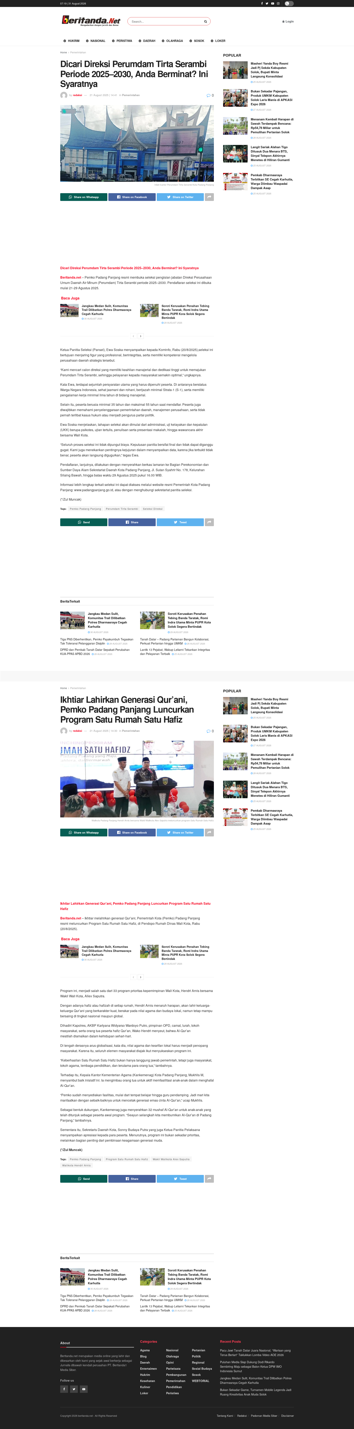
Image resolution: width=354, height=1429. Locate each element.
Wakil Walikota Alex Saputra (171, 1159)
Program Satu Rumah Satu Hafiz (127, 1159)
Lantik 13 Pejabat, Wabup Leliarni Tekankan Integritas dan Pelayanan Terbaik (175, 652)
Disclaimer (287, 1416)
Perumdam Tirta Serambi (122, 508)
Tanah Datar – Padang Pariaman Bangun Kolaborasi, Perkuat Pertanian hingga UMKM (174, 641)
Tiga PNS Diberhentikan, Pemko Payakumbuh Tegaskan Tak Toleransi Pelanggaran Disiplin (96, 641)
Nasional (98, 41)
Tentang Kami (225, 1416)
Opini (170, 1362)
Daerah (149, 41)
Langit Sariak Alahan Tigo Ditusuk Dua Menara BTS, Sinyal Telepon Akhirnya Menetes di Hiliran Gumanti (270, 153)
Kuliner (145, 1387)
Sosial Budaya (202, 1368)
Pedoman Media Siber (264, 1416)
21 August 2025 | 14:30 (103, 731)
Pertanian (198, 1350)
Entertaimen (148, 1368)
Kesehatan (147, 1381)
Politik (196, 1356)
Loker (220, 41)
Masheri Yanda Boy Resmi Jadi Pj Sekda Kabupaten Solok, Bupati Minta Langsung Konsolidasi (269, 69)
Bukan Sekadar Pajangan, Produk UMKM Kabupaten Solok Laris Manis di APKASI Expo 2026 (271, 97)
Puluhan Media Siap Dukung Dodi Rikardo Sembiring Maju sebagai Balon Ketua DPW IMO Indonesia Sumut (251, 1366)
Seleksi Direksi (153, 508)
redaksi (77, 95)
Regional (198, 1362)
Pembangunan (176, 1375)
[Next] (141, 336)
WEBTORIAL (200, 1381)
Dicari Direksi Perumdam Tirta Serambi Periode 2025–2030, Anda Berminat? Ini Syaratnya (129, 268)
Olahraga (174, 41)
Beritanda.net (71, 277)
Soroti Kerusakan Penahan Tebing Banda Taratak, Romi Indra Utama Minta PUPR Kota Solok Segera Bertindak (185, 312)
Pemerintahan (78, 52)
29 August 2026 (172, 322)
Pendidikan (174, 1387)
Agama (145, 1350)
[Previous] (133, 336)
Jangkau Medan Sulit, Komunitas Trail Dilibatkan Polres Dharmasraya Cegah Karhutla (106, 310)
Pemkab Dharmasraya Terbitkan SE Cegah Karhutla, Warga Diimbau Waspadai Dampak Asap (272, 181)
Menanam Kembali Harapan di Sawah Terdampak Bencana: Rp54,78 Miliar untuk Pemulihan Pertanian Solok (272, 125)
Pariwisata (173, 1368)
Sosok (199, 41)
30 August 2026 (93, 318)
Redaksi (242, 1416)
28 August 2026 (118, 643)
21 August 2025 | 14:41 (103, 95)
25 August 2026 (183, 654)
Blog (143, 1356)
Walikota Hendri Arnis (76, 1165)
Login (289, 21)
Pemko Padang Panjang (85, 508)
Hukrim (73, 41)
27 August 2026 (262, 109)
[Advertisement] (137, 236)
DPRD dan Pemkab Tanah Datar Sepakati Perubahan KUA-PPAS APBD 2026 (95, 652)
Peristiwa (124, 41)
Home (63, 52)
